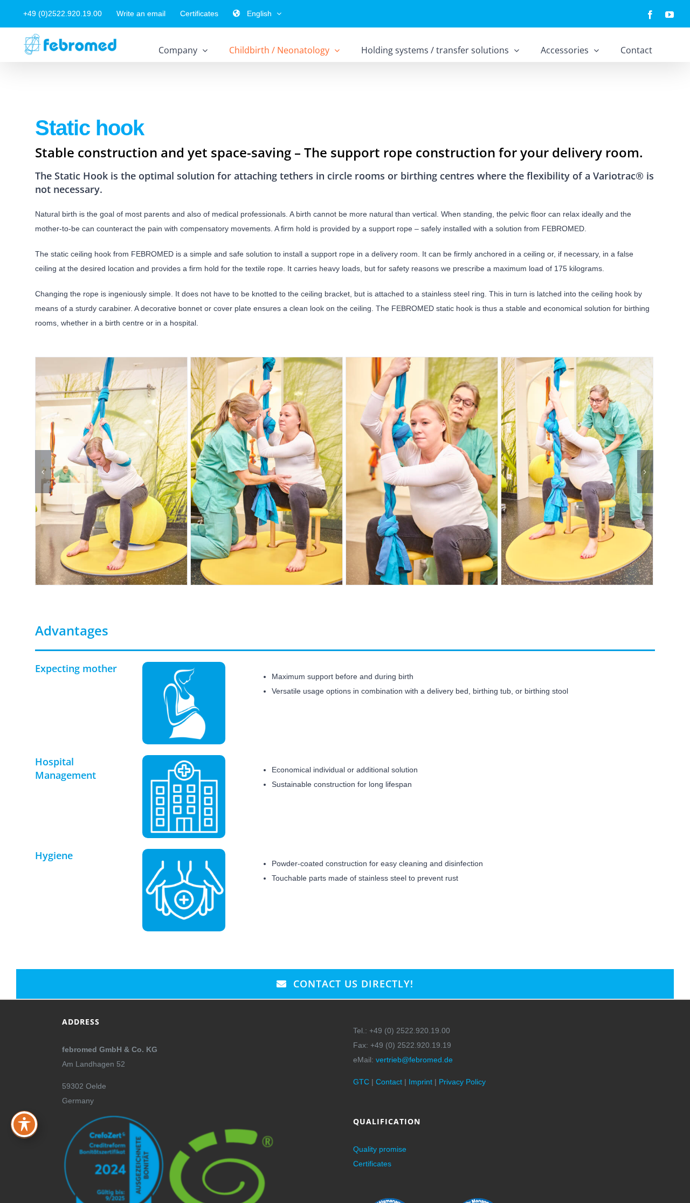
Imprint (420, 1081)
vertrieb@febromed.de (414, 1059)
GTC (361, 1081)
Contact (389, 1081)
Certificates (372, 1163)
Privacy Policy (462, 1081)
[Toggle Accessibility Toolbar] (24, 1124)
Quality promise (379, 1149)
